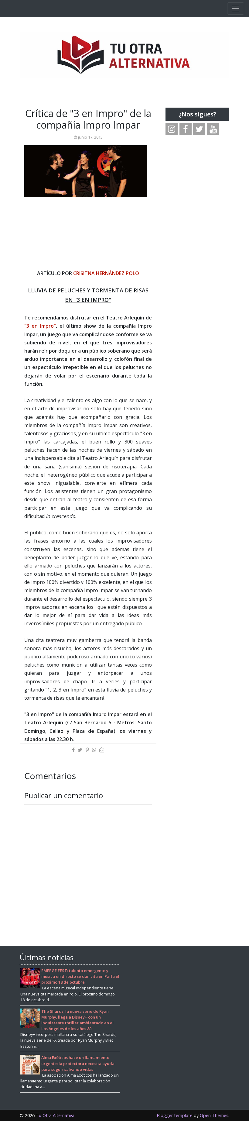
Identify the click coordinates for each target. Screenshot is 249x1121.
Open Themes (214, 1115)
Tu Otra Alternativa (55, 1115)
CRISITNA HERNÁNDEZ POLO (106, 273)
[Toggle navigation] (235, 8)
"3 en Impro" (40, 326)
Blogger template (175, 1115)
